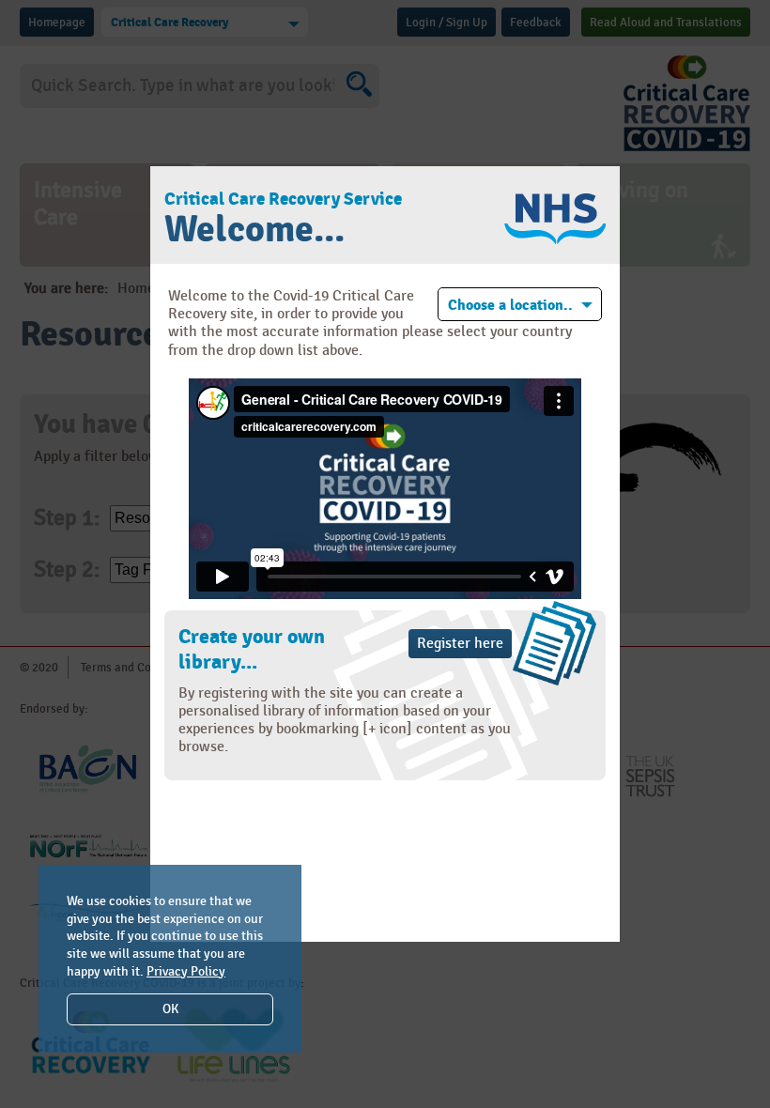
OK (170, 1009)
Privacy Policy (185, 971)
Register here (460, 644)
